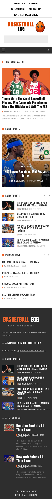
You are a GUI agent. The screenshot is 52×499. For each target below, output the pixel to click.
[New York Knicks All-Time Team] (9, 458)
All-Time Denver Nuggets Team (19, 294)
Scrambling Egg (18, 9)
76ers (6, 276)
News (20, 234)
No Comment (40, 111)
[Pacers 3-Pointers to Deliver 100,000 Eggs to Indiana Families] (8, 228)
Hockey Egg (34, 3)
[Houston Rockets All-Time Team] (9, 427)
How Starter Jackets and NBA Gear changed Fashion (33, 241)
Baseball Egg (19, 3)
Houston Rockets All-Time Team (30, 427)
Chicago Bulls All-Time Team (18, 283)
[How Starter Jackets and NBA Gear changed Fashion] (8, 242)
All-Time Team (9, 266)
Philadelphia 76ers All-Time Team (20, 273)
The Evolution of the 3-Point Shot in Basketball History (33, 204)
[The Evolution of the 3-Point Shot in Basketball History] (8, 205)
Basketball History (12, 111)
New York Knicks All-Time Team (30, 458)
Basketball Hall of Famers (26, 14)
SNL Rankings (35, 9)
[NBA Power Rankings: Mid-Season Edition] (26, 160)
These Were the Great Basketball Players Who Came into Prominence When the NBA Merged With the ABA (25, 103)
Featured (14, 181)
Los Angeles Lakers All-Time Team (20, 262)
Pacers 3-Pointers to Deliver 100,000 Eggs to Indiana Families (33, 228)
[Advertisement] (27, 39)
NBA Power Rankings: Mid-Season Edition (26, 173)
